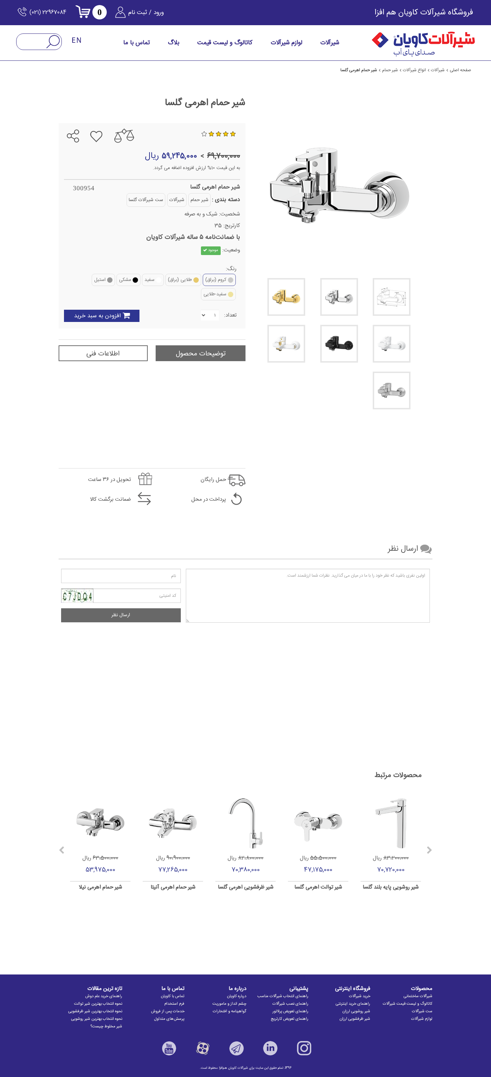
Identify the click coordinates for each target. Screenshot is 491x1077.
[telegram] (79, 117)
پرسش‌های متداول (169, 1019)
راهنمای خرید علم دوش (103, 996)
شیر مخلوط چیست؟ (106, 1026)
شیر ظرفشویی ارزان (355, 1019)
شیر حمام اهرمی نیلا (100, 888)
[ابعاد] (392, 297)
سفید (149, 280)
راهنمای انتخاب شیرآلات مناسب (282, 996)
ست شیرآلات (422, 1011)
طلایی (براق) (180, 280)
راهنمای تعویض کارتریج (289, 1019)
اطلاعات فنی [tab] (103, 354)
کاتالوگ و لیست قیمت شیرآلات (407, 1004)
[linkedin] (270, 1048)
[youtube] (169, 1048)
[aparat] (203, 1048)
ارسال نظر (120, 615)
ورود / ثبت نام (146, 13)
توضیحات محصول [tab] (201, 354)
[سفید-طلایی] (286, 344)
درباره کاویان (236, 996)
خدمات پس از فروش (167, 1011)
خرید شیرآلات (359, 996)
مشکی (125, 280)
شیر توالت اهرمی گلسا (318, 888)
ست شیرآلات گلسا (146, 200)
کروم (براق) (215, 280)
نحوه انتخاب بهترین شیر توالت (98, 1004)
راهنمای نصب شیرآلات (290, 1004)
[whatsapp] (67, 117)
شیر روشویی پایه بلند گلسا (391, 888)
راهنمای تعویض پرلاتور (290, 1011)
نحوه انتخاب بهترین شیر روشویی (96, 1019)
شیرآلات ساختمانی (418, 996)
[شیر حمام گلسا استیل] (392, 390)
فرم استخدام (174, 1004)
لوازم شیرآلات (421, 1019)
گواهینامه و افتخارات (229, 1011)
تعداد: (230, 315)
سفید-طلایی (214, 294)
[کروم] (339, 297)
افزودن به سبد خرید (97, 316)
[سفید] (392, 344)
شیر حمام (199, 200)
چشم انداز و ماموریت (229, 1004)
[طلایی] (286, 297)
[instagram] (304, 1048)
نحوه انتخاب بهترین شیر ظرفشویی (95, 1011)
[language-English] (77, 40)
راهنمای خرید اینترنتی (353, 1004)
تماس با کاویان (172, 996)
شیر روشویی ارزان (356, 1011)
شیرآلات (176, 200)
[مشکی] (339, 344)
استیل (100, 280)
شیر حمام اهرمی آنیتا (173, 888)
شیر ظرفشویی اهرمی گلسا (246, 888)
